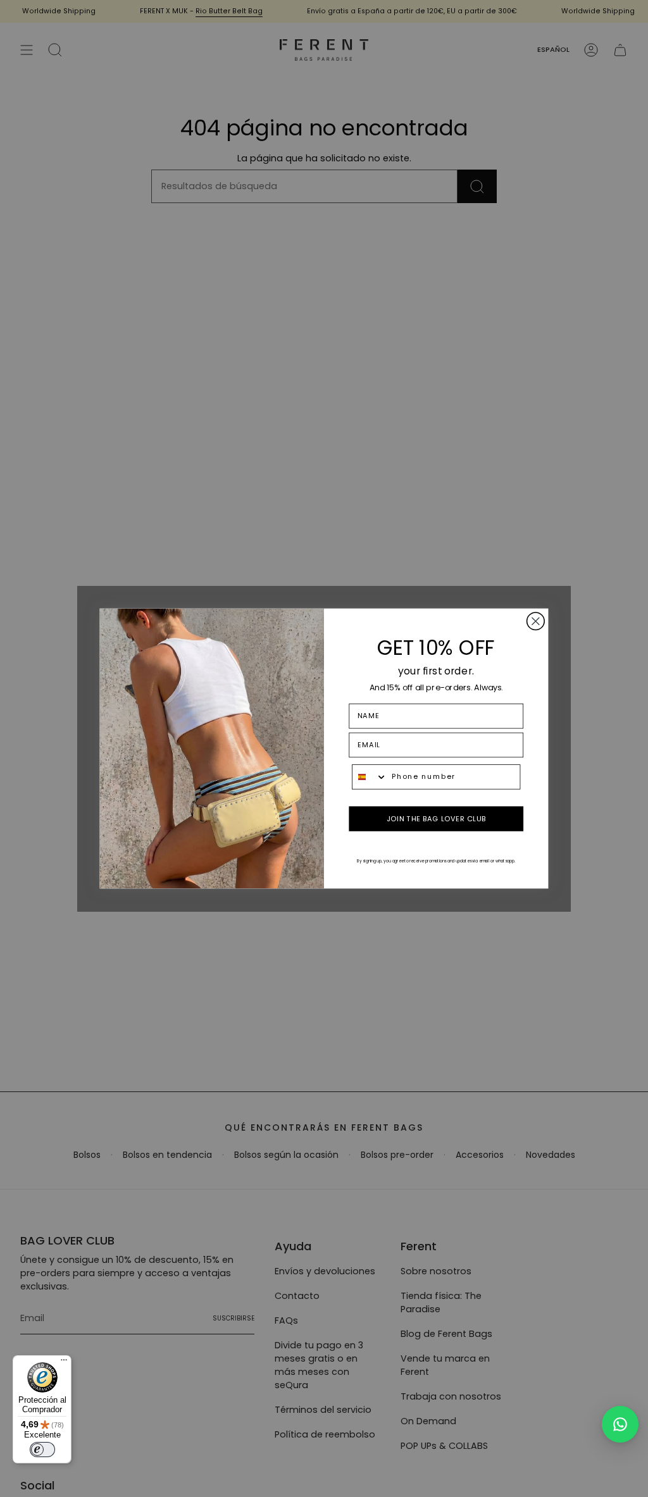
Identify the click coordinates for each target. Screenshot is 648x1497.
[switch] (42, 1449)
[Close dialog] (536, 621)
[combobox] (369, 777)
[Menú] (64, 1362)
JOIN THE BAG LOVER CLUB (436, 819)
